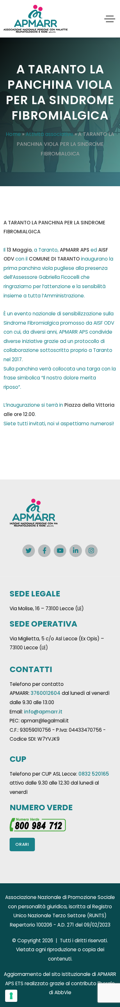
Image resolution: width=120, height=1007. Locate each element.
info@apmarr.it (43, 711)
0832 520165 (93, 773)
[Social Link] (28, 551)
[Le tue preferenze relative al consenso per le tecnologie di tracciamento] (11, 996)
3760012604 (45, 693)
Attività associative (49, 134)
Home (13, 134)
